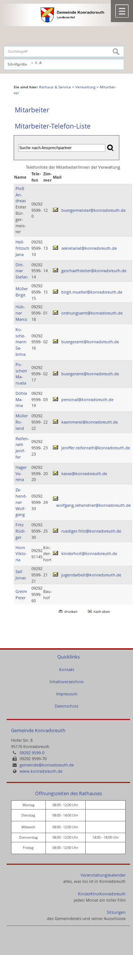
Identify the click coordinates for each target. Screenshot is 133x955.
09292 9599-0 (32, 752)
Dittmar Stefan (22, 271)
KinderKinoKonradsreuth (102, 893)
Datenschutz (66, 706)
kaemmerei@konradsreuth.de (89, 422)
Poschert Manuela (21, 374)
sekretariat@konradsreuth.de (89, 248)
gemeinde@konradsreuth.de (47, 765)
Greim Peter (21, 594)
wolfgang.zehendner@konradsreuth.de (93, 505)
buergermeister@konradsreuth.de (93, 210)
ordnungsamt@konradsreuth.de (92, 313)
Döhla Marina (21, 399)
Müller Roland (22, 422)
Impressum (66, 693)
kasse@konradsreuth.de (84, 473)
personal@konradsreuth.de (87, 399)
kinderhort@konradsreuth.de (89, 553)
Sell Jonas (21, 574)
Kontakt (66, 669)
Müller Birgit (22, 292)
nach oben (101, 611)
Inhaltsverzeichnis (66, 681)
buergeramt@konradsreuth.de (90, 341)
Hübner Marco (21, 313)
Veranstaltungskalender (103, 875)
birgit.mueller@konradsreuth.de (91, 292)
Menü (122, 11)
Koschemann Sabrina (21, 342)
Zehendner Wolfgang (21, 502)
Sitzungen (116, 912)
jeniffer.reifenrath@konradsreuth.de (95, 447)
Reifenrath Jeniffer (22, 448)
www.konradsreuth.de (41, 771)
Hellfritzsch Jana (22, 248)
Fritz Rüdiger (21, 531)
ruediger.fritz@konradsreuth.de (91, 531)
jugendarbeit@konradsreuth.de (91, 574)
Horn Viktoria (21, 554)
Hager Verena (21, 473)
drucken (71, 611)
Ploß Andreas (21, 195)
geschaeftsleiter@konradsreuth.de (93, 270)
